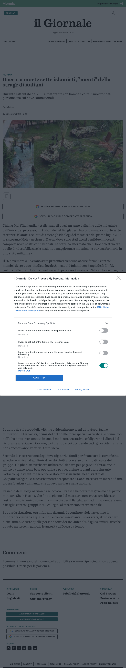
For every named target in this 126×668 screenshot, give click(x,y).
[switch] (103, 330)
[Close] (119, 279)
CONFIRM (39, 378)
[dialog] (63, 334)
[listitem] (63, 323)
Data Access (63, 389)
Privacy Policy (81, 389)
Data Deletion (44, 389)
